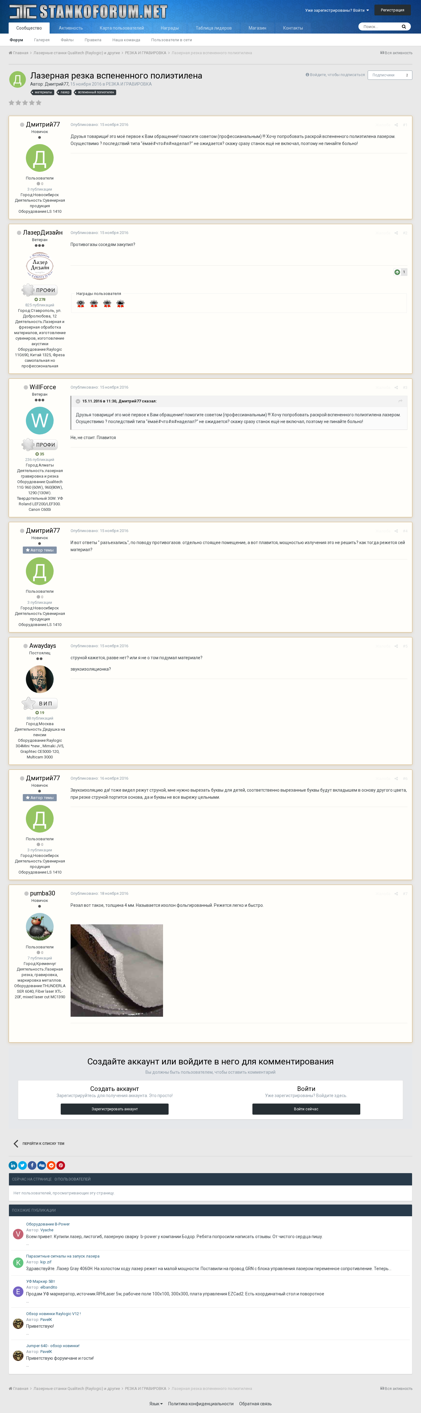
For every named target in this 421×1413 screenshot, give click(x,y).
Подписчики (383, 75)
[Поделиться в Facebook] (32, 1165)
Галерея (42, 40)
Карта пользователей (122, 28)
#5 (405, 646)
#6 (405, 778)
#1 (405, 125)
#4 (405, 531)
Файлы (67, 40)
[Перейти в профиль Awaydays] (40, 679)
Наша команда (126, 40)
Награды (170, 28)
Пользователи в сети (171, 40)
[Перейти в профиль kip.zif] (18, 1263)
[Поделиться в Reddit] (51, 1165)
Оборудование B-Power (48, 1224)
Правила (93, 40)
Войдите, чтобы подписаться (337, 74)
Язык (154, 1403)
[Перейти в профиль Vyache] (18, 1234)
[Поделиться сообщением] (396, 125)
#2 (405, 233)
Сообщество (29, 28)
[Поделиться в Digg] (41, 1165)
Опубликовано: (99, 124)
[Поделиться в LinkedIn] (13, 1165)
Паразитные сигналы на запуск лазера (63, 1256)
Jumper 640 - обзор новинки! (53, 1345)
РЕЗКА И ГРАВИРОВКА (129, 84)
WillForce (43, 387)
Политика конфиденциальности (201, 1403)
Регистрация (392, 10)
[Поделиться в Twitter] (22, 1165)
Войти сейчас (306, 1109)
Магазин (257, 28)
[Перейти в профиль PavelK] (18, 1323)
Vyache (46, 1230)
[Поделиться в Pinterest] (60, 1165)
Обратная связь (255, 1403)
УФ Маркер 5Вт (40, 1281)
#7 (405, 893)
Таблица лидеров (214, 28)
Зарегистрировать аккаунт (115, 1109)
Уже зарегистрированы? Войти (335, 10)
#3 (405, 387)
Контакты (293, 28)
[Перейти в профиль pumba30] (40, 927)
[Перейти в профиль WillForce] (40, 420)
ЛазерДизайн (43, 232)
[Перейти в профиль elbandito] (18, 1291)
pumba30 (42, 893)
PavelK (46, 1319)
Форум (16, 40)
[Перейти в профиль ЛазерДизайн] (40, 266)
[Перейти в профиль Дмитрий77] (17, 79)
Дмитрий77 (56, 84)
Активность (71, 28)
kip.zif (45, 1262)
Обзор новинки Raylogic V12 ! (53, 1313)
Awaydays (42, 645)
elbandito (48, 1287)
